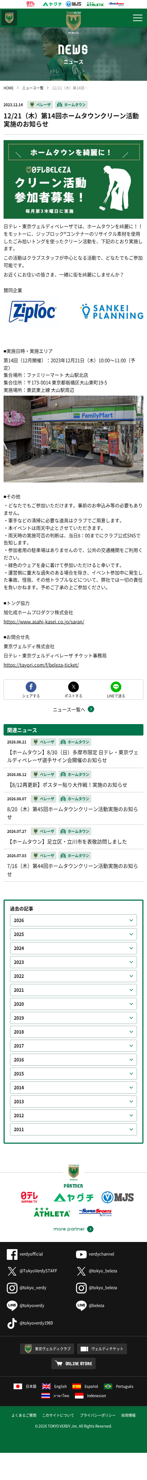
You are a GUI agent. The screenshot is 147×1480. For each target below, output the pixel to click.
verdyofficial (31, 1254)
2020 (19, 1004)
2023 (19, 962)
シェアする (31, 695)
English (60, 1386)
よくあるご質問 (23, 1415)
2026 (19, 920)
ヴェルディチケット (107, 1348)
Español (91, 1386)
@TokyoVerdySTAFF (38, 1271)
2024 (19, 948)
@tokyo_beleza (103, 1271)
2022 (19, 976)
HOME (9, 87)
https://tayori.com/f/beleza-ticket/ (41, 664)
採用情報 (128, 1415)
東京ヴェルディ (9, 18)
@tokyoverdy (32, 1305)
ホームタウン (75, 104)
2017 (19, 1046)
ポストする (73, 695)
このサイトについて (58, 1415)
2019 (19, 1018)
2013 (19, 1101)
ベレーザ (43, 104)
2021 (19, 990)
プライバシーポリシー (98, 1415)
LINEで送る (116, 695)
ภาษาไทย (61, 1395)
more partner (69, 1229)
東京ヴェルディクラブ (53, 1348)
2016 (19, 1059)
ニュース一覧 (33, 87)
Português (124, 1386)
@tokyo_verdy (33, 1288)
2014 (19, 1087)
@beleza (96, 1305)
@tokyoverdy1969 (36, 1323)
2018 (19, 1032)
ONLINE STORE (79, 1363)
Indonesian (96, 1395)
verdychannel (101, 1254)
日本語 (31, 1386)
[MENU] (138, 18)
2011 (19, 1129)
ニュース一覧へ (69, 709)
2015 (19, 1073)
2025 (19, 934)
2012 (19, 1115)
